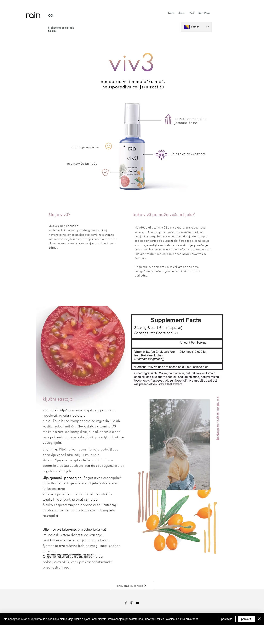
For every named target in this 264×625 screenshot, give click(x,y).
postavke (226, 619)
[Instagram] (132, 603)
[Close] (259, 619)
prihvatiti (246, 619)
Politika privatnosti (187, 619)
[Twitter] (137, 603)
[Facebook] (126, 603)
